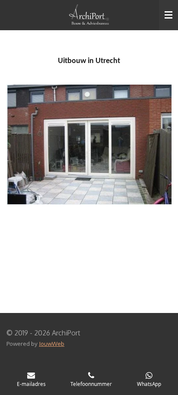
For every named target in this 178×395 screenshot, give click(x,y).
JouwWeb (51, 343)
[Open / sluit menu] (168, 15)
